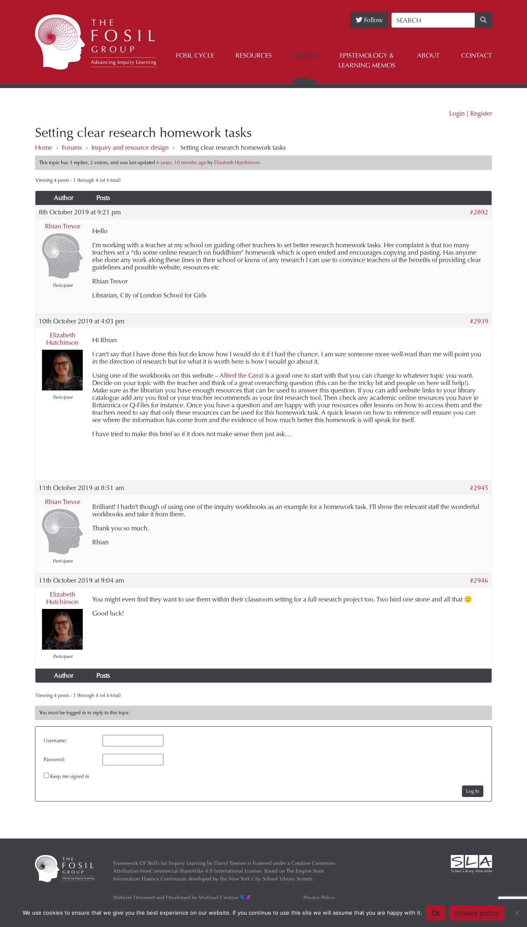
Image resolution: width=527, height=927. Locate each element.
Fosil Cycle (195, 55)
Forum (305, 55)
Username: (55, 740)
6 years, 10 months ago (181, 162)
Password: (54, 759)
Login (457, 113)
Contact (476, 55)
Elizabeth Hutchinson (62, 338)
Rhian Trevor (62, 226)
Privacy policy (477, 913)
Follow (372, 20)
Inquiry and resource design (130, 147)
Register (481, 113)
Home (43, 147)
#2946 (479, 580)
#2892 (479, 212)
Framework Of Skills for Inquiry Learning (159, 863)
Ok (435, 913)
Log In (472, 791)
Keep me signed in (69, 776)
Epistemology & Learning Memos (366, 60)
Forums (72, 147)
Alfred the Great (241, 375)
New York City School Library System (270, 879)
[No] (517, 913)
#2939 (479, 321)
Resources (254, 55)
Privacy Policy (319, 897)
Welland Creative (219, 897)
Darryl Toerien (230, 863)
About (428, 55)
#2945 (479, 488)
